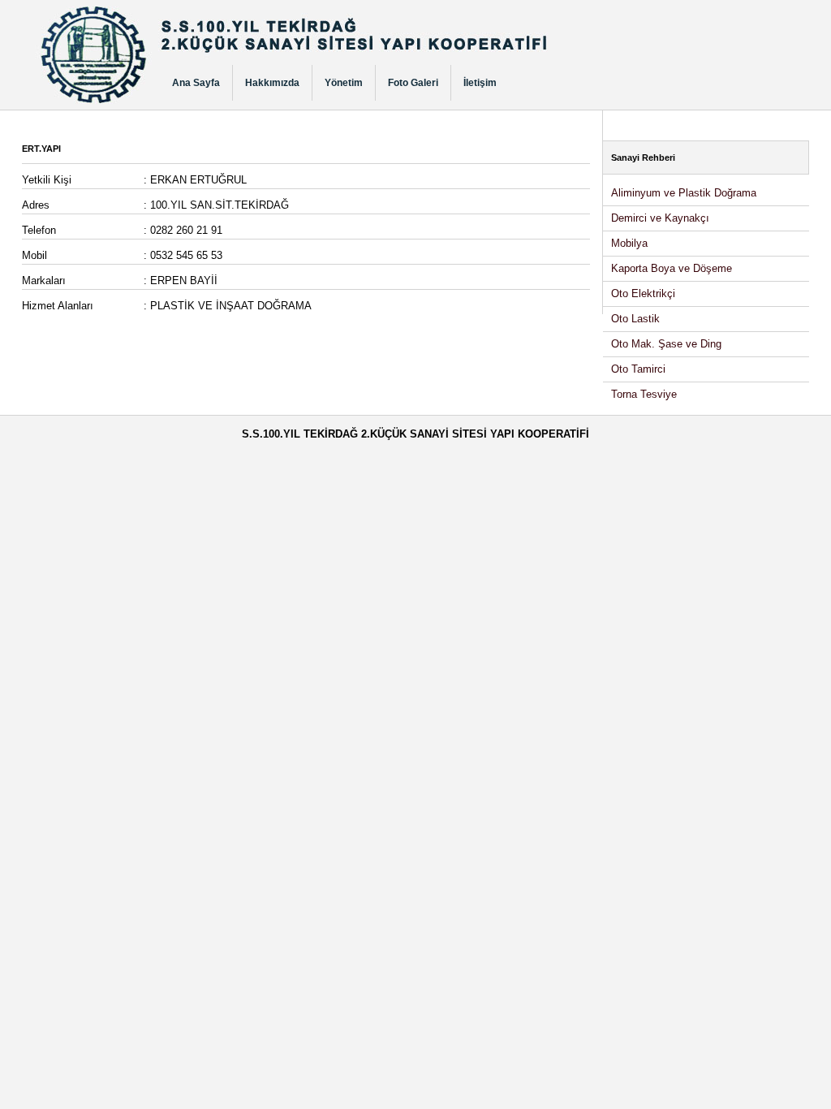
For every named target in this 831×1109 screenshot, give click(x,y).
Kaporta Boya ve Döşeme (671, 268)
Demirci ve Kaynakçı (660, 218)
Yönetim (344, 82)
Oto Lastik (635, 319)
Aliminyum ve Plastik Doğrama (683, 193)
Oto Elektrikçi (643, 293)
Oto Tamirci (638, 369)
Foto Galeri (413, 82)
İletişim (480, 82)
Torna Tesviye (644, 394)
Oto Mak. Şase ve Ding (666, 344)
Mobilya (629, 243)
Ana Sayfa (196, 82)
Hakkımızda (272, 82)
